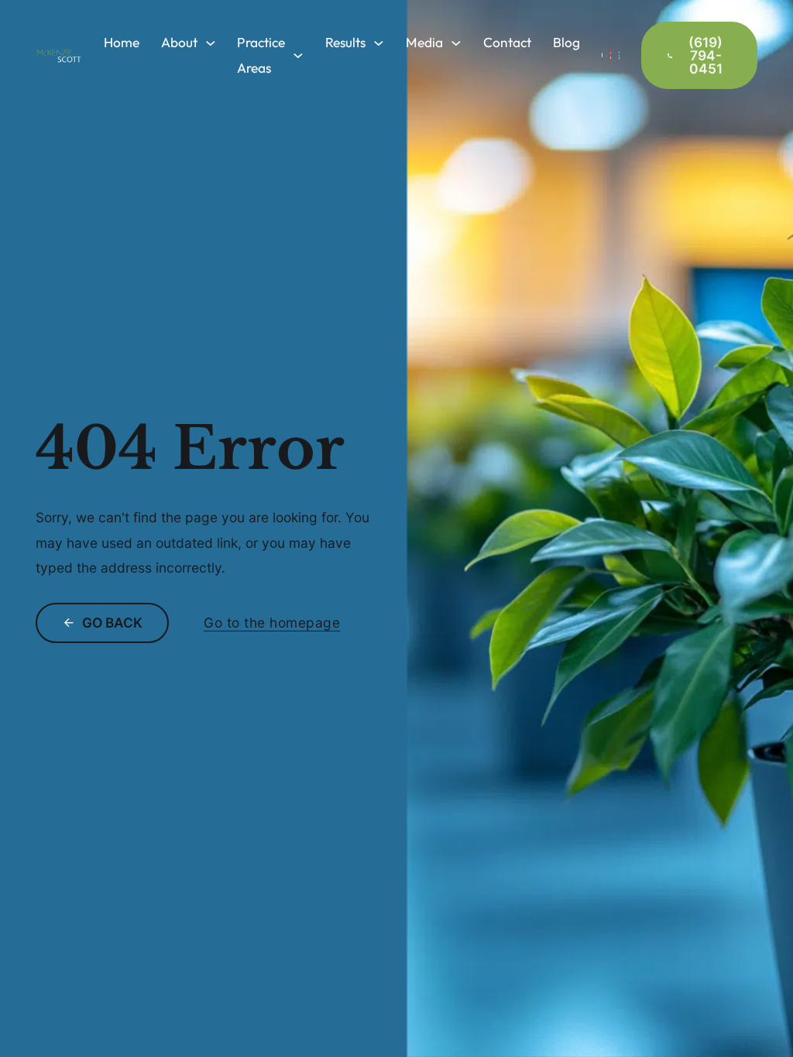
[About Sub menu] (210, 43)
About (179, 42)
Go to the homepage (272, 622)
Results (345, 42)
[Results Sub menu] (378, 43)
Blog (566, 42)
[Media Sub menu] (456, 43)
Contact (507, 42)
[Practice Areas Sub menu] (298, 55)
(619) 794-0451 (705, 55)
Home (121, 42)
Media (424, 42)
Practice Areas (261, 55)
